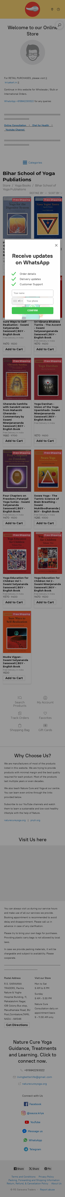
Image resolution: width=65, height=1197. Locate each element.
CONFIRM (32, 310)
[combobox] (18, 301)
